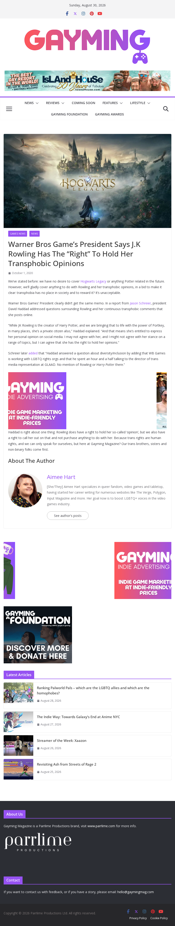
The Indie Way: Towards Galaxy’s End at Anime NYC (78, 716)
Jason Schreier (140, 303)
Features (110, 103)
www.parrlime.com (101, 826)
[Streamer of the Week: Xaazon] (18, 745)
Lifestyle (137, 103)
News (29, 103)
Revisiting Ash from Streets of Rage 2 (66, 764)
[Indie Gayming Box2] (38, 544)
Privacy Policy (138, 918)
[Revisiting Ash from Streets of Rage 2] (18, 769)
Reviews (52, 103)
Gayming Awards (109, 114)
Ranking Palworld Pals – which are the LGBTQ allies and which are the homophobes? (93, 690)
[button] (36, 103)
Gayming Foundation (69, 114)
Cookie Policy (159, 918)
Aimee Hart (61, 477)
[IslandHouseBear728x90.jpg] (87, 73)
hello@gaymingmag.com (135, 892)
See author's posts (68, 515)
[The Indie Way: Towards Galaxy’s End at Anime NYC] (18, 722)
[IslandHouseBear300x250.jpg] (87, 375)
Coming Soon (83, 103)
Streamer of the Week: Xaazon (61, 740)
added (33, 353)
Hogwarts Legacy (93, 281)
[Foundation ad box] (38, 609)
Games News (17, 233)
